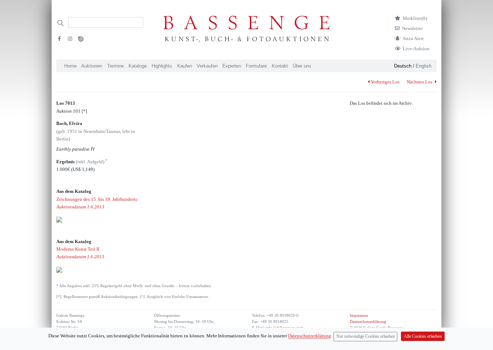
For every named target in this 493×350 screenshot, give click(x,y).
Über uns (302, 66)
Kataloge (137, 66)
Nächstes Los (420, 82)
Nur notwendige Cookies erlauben (365, 336)
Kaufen (184, 66)
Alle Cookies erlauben (423, 336)
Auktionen (91, 66)
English (423, 66)
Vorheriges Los (385, 82)
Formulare (256, 66)
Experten (231, 66)
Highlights (162, 66)
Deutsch (402, 66)
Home (70, 66)
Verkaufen (207, 66)
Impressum (359, 315)
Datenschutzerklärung (368, 322)
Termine (115, 66)
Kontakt (280, 66)
